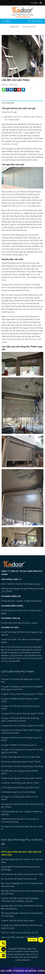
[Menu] (40, 939)
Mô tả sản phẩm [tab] (8, 103)
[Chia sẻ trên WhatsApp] (3, 90)
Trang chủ (14, 26)
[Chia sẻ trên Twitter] (11, 90)
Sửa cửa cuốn (29, 26)
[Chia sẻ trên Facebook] (7, 90)
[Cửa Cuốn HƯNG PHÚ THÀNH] (22, 12)
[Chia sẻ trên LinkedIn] (23, 90)
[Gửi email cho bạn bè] (15, 90)
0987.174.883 (36, 21)
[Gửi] (41, 3)
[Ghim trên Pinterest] (19, 90)
